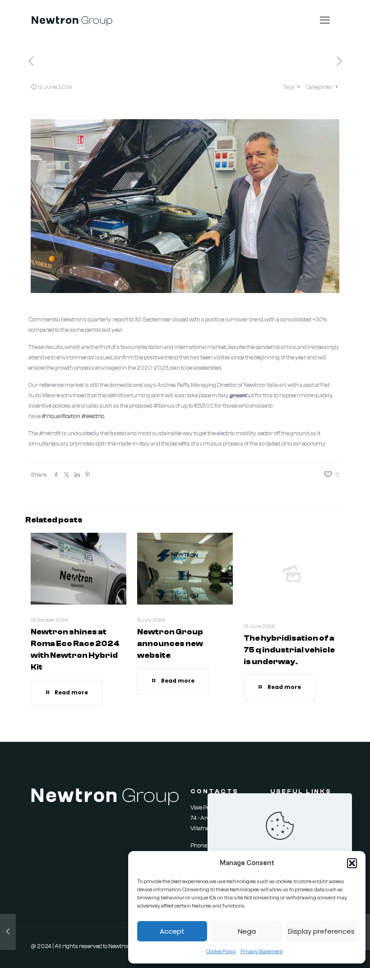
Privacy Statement (261, 951)
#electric (92, 416)
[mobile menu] (325, 20)
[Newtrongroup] (72, 20)
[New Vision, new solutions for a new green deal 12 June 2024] (8, 932)
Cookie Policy (221, 951)
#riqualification (61, 416)
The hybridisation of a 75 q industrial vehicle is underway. (289, 650)
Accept (172, 931)
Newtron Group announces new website (170, 644)
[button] (351, 863)
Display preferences (321, 931)
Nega (247, 931)
